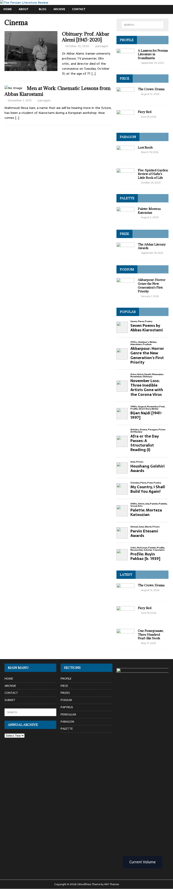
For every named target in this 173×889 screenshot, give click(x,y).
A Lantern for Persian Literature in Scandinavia (153, 54)
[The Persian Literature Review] (24, 2)
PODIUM (127, 269)
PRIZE (124, 234)
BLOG (42, 9)
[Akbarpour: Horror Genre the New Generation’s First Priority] (125, 288)
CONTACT (79, 9)
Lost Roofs (145, 147)
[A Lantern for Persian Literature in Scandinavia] (125, 59)
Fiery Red (144, 112)
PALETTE (127, 198)
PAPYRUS (67, 707)
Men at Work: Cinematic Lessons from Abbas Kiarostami (58, 91)
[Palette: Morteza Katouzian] (125, 217)
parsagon (102, 46)
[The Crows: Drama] (125, 98)
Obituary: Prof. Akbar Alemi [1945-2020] (85, 37)
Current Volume (142, 862)
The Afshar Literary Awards (152, 246)
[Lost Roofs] (125, 156)
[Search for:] (142, 25)
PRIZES (65, 692)
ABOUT (24, 9)
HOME (7, 9)
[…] (93, 73)
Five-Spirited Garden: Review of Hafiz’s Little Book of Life (153, 174)
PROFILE (127, 40)
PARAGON (128, 137)
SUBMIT (10, 700)
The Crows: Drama (151, 89)
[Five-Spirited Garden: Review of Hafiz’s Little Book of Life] (125, 179)
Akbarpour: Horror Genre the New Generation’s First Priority (151, 285)
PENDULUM (68, 714)
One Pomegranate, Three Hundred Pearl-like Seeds (151, 634)
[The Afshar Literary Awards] (125, 253)
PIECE (124, 78)
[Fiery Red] (125, 120)
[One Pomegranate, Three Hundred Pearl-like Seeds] (125, 639)
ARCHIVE (59, 9)
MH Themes (111, 884)
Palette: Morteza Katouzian (149, 211)
